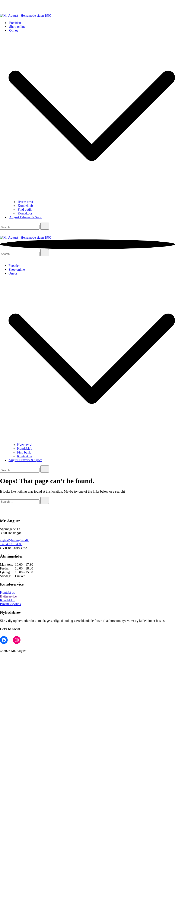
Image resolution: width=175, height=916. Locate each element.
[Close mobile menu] (1, 258)
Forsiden (15, 23)
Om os (13, 30)
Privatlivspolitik (10, 604)
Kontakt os (25, 213)
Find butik (25, 209)
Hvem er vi (25, 202)
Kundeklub (25, 205)
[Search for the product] (44, 226)
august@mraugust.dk (14, 540)
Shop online (17, 26)
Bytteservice (8, 596)
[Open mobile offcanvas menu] (4, 245)
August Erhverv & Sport (25, 217)
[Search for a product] (4, 233)
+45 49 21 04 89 (11, 544)
